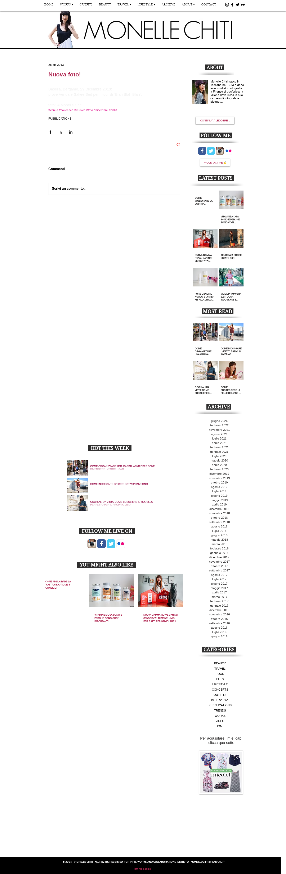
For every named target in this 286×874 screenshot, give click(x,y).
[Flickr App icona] (120, 543)
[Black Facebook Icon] (232, 4)
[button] (66, 6)
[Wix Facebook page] (101, 543)
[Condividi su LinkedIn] (71, 132)
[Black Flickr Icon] (242, 4)
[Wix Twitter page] (111, 543)
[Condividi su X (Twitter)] (61, 132)
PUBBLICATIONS (59, 118)
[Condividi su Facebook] (50, 132)
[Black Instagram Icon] (227, 4)
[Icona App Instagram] (92, 543)
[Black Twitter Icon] (237, 4)
